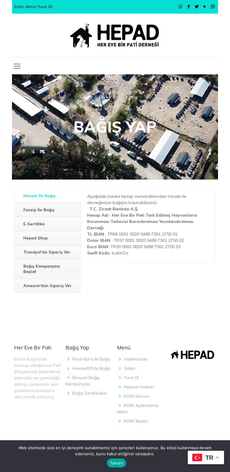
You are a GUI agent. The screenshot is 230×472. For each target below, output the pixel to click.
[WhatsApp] (180, 6)
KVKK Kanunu (137, 396)
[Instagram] (213, 6)
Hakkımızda (135, 359)
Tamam (116, 463)
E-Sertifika (34, 223)
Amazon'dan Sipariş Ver (47, 285)
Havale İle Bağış (39, 195)
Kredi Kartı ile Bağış (91, 359)
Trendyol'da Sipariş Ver (46, 252)
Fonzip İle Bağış (39, 209)
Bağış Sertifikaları (89, 393)
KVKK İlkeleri (136, 421)
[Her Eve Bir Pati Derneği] (115, 35)
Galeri (129, 368)
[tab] (47, 196)
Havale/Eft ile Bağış (91, 368)
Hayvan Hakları (139, 387)
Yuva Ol (131, 377)
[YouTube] (205, 6)
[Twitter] (196, 6)
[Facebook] (188, 6)
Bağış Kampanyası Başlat (41, 269)
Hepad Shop (35, 238)
